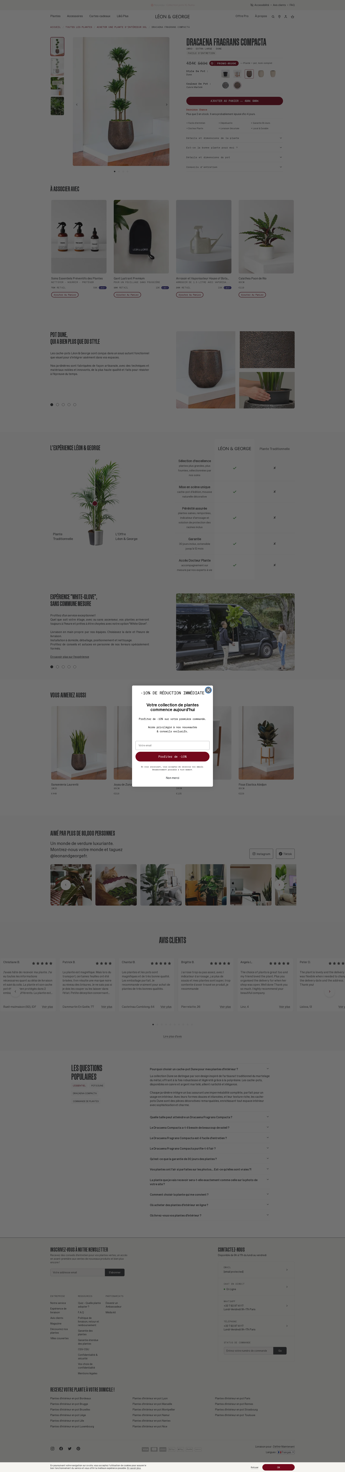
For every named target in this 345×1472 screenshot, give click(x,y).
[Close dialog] (208, 690)
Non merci (172, 777)
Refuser (254, 1467)
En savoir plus (134, 1468)
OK (278, 1467)
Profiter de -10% (172, 756)
